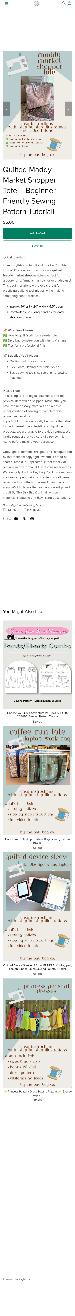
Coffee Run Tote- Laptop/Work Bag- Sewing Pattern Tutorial (37, 840)
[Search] (64, 3)
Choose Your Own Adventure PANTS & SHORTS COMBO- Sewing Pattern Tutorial (37, 714)
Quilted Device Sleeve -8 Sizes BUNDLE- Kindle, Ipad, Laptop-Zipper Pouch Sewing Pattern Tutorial (37, 967)
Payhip (23, 1279)
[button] (6, 109)
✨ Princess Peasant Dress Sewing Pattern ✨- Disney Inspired (37, 1093)
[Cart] (71, 3)
